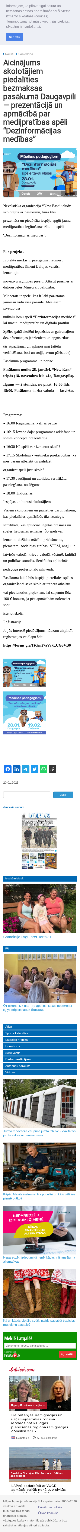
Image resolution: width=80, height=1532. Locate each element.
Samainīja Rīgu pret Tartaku (27, 937)
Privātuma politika (50, 1507)
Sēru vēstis (12, 1052)
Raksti (9, 54)
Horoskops (12, 1046)
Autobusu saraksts (17, 1066)
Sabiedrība (25, 54)
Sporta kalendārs (16, 1033)
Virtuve (10, 1072)
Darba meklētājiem (18, 1059)
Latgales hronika (16, 1039)
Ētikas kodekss (48, 1513)
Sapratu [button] (14, 37)
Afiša (8, 1026)
